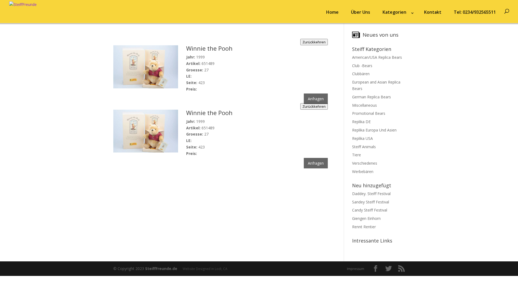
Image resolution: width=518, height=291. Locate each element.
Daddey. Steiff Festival (371, 193)
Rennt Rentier (364, 226)
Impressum (355, 268)
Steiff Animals (364, 146)
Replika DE (361, 121)
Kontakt (432, 12)
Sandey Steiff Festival (370, 202)
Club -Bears (362, 65)
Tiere (356, 154)
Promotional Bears (368, 113)
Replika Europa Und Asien (374, 130)
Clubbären (361, 73)
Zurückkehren (314, 42)
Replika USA (362, 138)
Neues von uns (380, 34)
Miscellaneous (364, 105)
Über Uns (360, 12)
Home (332, 12)
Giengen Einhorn (366, 218)
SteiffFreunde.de (161, 268)
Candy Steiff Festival (369, 210)
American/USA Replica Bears (377, 57)
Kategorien (394, 12)
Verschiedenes (364, 163)
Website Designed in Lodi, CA (205, 268)
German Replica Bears (371, 96)
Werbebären (362, 171)
